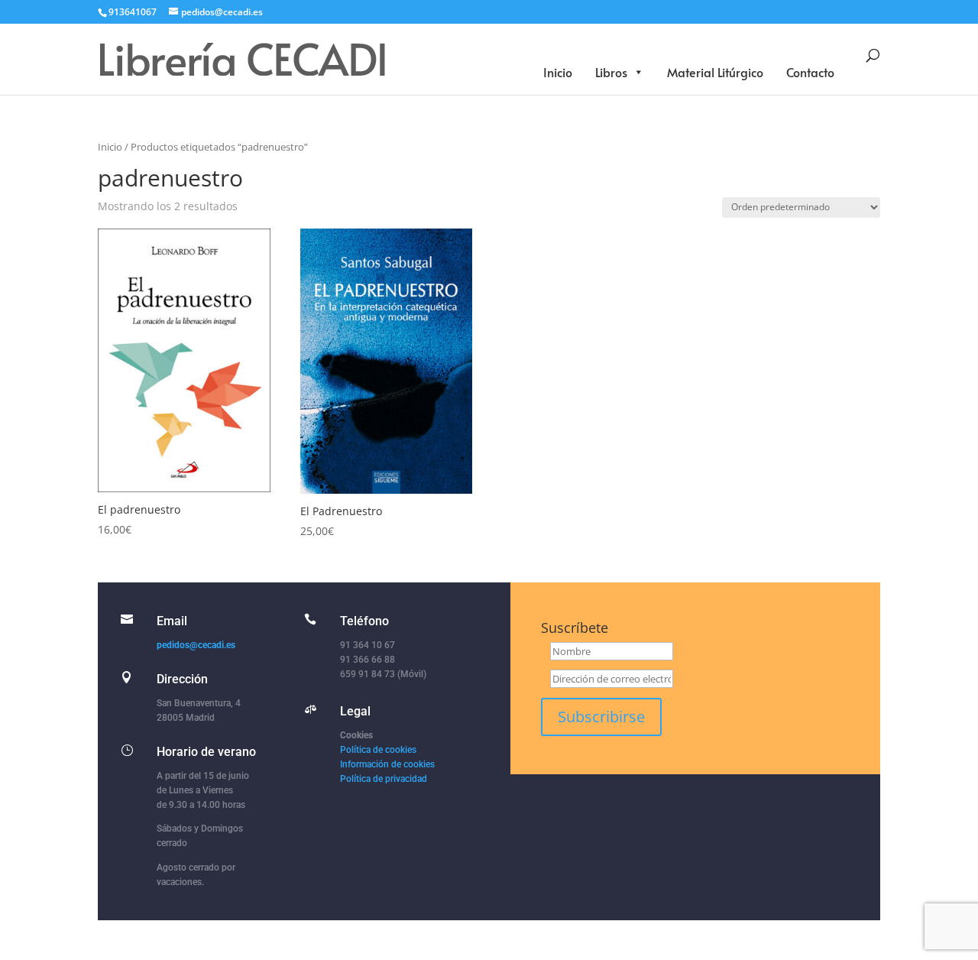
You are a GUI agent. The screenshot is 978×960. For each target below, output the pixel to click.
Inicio (557, 71)
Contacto (810, 71)
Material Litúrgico (715, 71)
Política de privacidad (383, 779)
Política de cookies (378, 749)
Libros (611, 71)
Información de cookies (387, 764)
